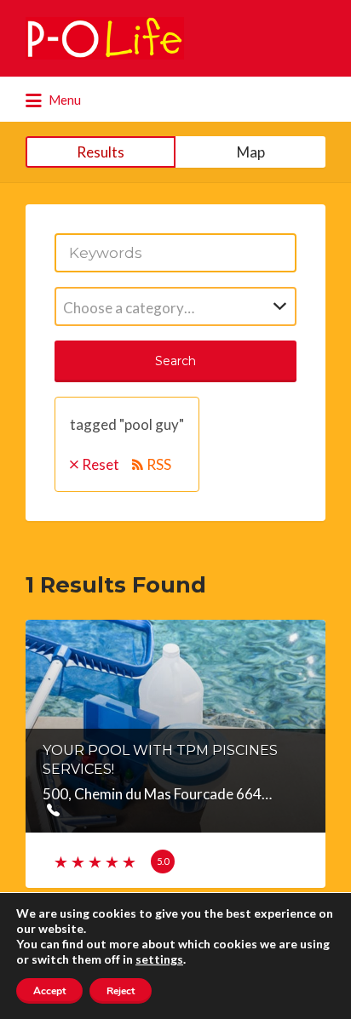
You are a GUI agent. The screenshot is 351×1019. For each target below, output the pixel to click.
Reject (120, 991)
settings (159, 959)
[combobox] (175, 306)
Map (251, 152)
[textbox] (175, 308)
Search (175, 361)
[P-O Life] (105, 38)
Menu (63, 99)
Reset (100, 464)
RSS (159, 464)
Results (100, 152)
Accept (49, 991)
